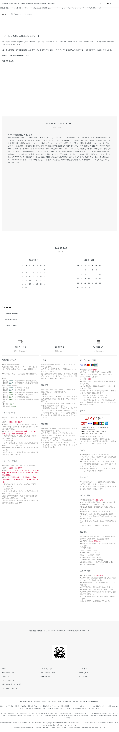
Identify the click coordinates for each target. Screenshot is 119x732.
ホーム (4, 14)
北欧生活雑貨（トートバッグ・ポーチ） (73, 706)
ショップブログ (46, 668)
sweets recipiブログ (66, 718)
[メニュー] (115, 3)
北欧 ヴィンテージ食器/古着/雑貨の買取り (73, 708)
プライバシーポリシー (10, 688)
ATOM (47, 676)
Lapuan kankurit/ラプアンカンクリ (56, 715)
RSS (42, 676)
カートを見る (83, 672)
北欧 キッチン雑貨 (20, 706)
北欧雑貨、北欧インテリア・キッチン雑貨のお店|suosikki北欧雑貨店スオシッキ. (60, 701)
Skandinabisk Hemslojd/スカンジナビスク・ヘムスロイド (26, 715)
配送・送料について (9, 672)
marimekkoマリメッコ (67, 713)
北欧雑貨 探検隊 (12, 325)
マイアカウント (84, 668)
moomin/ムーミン (52, 718)
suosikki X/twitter (12, 313)
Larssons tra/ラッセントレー (108, 715)
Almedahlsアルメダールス (89, 715)
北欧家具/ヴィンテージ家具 (32, 708)
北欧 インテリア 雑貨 (6, 706)
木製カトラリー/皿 (93, 708)
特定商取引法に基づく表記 (12, 684)
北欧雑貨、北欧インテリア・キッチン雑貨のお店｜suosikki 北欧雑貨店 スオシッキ (28, 3)
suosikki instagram (11, 319)
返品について (7, 676)
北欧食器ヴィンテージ (35, 706)
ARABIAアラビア (13, 713)
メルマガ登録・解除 (47, 672)
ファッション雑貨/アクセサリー (97, 706)
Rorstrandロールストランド (50, 713)
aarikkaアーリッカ (74, 715)
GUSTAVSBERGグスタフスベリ (30, 713)
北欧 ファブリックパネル (50, 708)
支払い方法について (9, 680)
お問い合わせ (9, 61)
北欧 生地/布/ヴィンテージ (51, 706)
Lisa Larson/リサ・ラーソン (84, 713)
